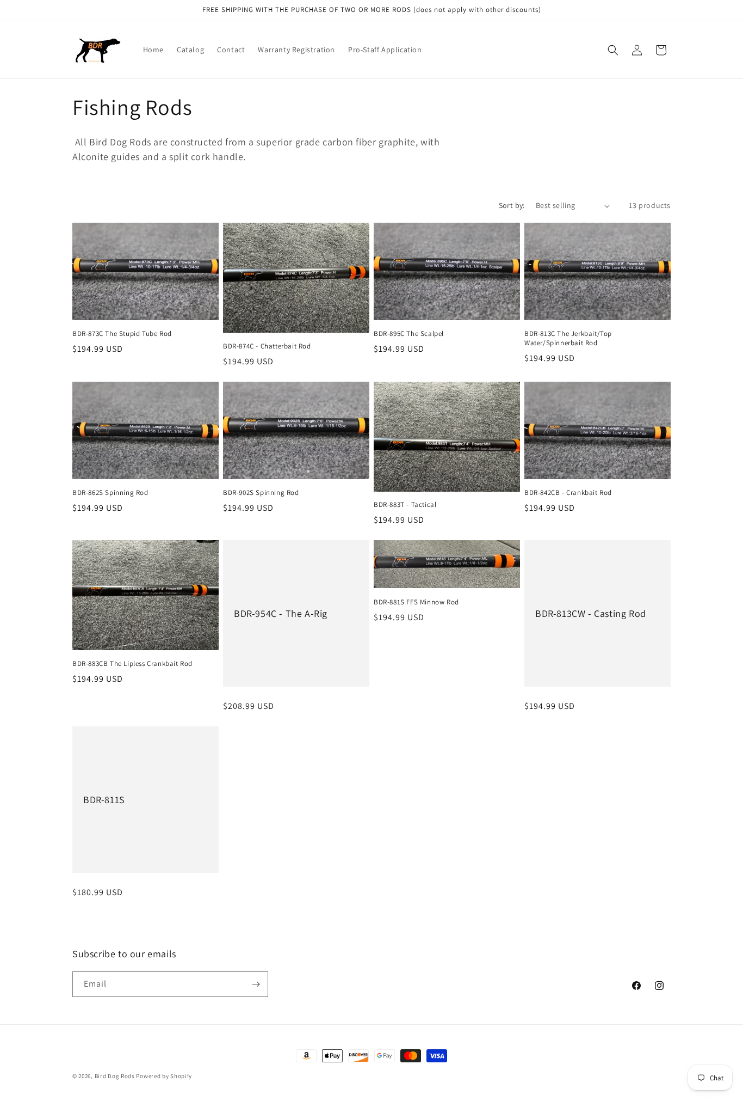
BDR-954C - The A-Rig (280, 613)
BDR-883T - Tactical (405, 504)
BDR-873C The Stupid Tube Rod (122, 333)
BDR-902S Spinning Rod (261, 492)
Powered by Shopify (164, 1076)
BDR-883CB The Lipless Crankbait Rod (132, 663)
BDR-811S (104, 799)
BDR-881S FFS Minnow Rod (416, 602)
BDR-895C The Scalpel (409, 333)
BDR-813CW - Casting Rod (590, 613)
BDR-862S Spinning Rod (110, 492)
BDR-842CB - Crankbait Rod (568, 492)
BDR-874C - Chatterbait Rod (267, 346)
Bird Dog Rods (115, 1076)
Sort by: (512, 205)
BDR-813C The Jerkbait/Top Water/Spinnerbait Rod (568, 338)
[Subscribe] (256, 984)
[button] (613, 50)
